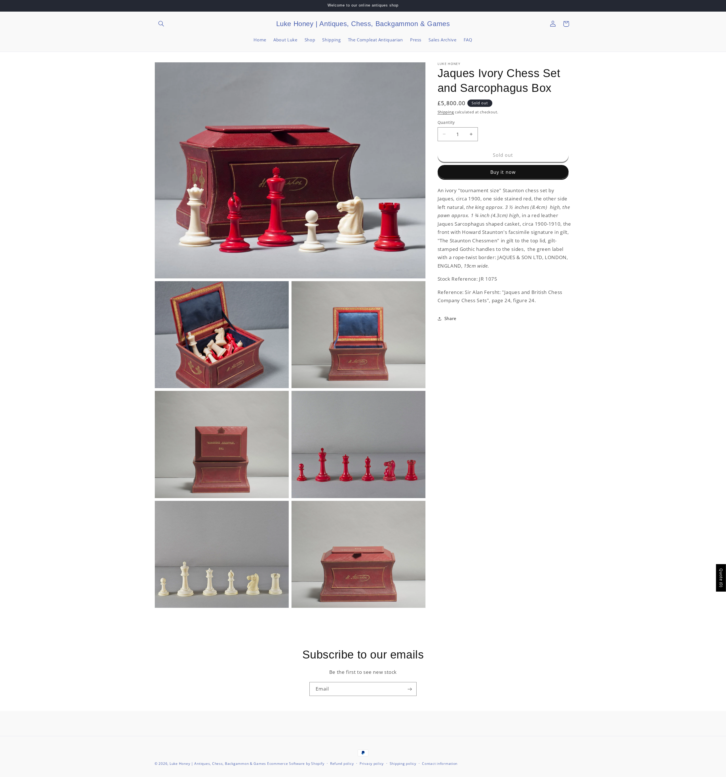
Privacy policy (372, 764)
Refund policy (342, 764)
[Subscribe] (409, 689)
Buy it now (503, 172)
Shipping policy (403, 764)
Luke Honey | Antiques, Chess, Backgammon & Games (218, 763)
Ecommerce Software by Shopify (295, 763)
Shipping (446, 112)
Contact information (439, 764)
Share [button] (450, 318)
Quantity (446, 122)
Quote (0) (721, 577)
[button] (161, 23)
